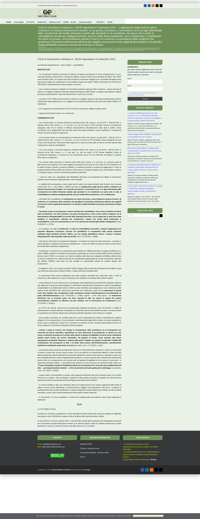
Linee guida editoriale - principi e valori (94, 452)
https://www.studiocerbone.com (53, 447)
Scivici (82, 457)
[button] (116, 21)
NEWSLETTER (86, 444)
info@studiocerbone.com (70, 5)
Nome (129, 78)
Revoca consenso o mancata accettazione (148, 516)
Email (129, 86)
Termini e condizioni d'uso (89, 448)
